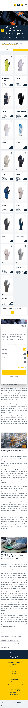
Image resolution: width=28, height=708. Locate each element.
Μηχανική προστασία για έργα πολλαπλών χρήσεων (12, 643)
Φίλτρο (6, 49)
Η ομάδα (14, 664)
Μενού (26, 5)
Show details (21, 367)
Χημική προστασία (18, 632)
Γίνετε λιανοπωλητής (14, 692)
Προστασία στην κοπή (16, 636)
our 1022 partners (10, 333)
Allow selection (14, 376)
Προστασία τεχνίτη (5, 636)
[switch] (24, 354)
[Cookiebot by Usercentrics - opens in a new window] (20, 326)
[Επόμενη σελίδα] (19, 312)
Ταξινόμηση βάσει (16, 47)
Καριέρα (14, 671)
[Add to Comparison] (3, 74)
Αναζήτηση (15, 5)
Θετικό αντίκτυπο (14, 669)
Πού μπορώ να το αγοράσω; (18, 5)
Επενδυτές (14, 673)
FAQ (14, 696)
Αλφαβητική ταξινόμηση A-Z (20, 50)
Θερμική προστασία (5, 647)
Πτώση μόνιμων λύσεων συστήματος (14, 684)
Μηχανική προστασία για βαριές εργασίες (10, 640)
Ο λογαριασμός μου (22, 5)
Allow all (14, 371)
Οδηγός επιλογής (14, 694)
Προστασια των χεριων (18, 43)
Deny (14, 380)
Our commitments (14, 666)
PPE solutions (9, 43)
